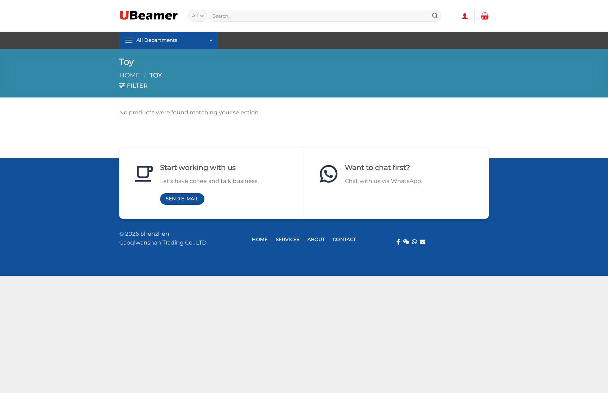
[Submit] (435, 16)
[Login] (464, 16)
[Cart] (485, 16)
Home (129, 75)
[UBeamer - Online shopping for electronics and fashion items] (148, 16)
